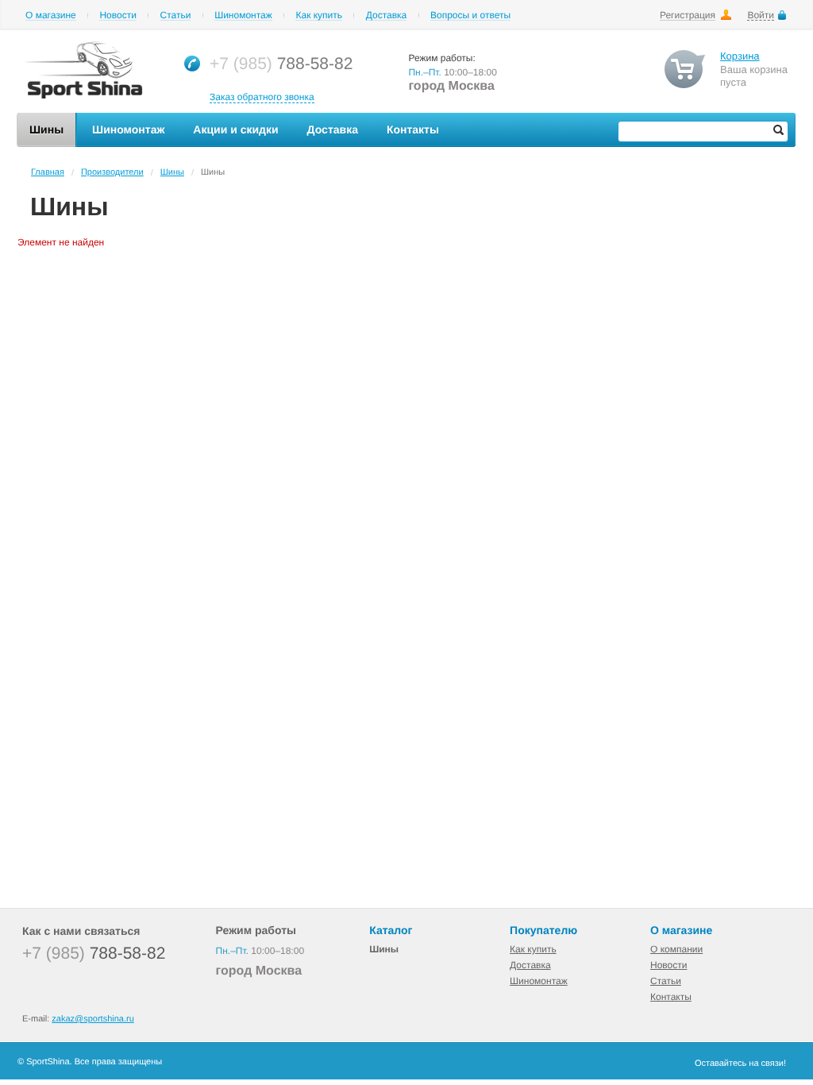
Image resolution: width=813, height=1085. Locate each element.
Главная (47, 172)
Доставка (386, 15)
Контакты (671, 996)
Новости (117, 15)
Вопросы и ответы (470, 15)
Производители (112, 172)
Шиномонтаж (243, 15)
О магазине (50, 15)
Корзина (740, 56)
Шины (172, 172)
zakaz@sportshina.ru (93, 1019)
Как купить (318, 15)
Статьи (175, 15)
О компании (676, 949)
